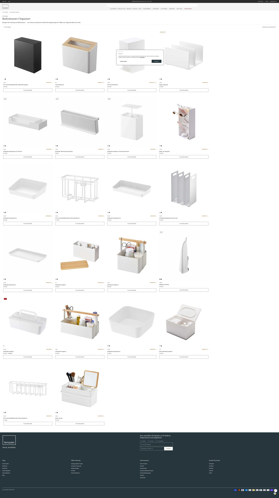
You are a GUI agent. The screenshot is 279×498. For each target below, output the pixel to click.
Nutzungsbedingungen (145, 473)
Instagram (211, 463)
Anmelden (168, 448)
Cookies (142, 475)
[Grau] (159, 279)
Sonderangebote (6, 470)
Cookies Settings (123, 61)
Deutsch (261, 1)
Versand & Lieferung (76, 466)
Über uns (4, 1)
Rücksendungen (75, 468)
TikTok (210, 473)
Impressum (142, 477)
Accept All (156, 61)
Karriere (142, 466)
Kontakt (73, 470)
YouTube (211, 470)
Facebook (211, 466)
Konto (267, 1)
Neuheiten (4, 468)
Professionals (143, 468)
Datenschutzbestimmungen (146, 470)
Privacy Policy (142, 57)
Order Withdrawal (75, 473)
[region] (140, 57)
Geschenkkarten (6, 473)
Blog (9, 1)
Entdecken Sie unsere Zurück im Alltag (142, 1)
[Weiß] (3, 79)
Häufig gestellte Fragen (77, 463)
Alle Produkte (5, 12)
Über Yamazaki (143, 463)
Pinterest (211, 468)
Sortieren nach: (268, 27)
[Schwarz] (5, 79)
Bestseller (4, 466)
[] (273, 1)
